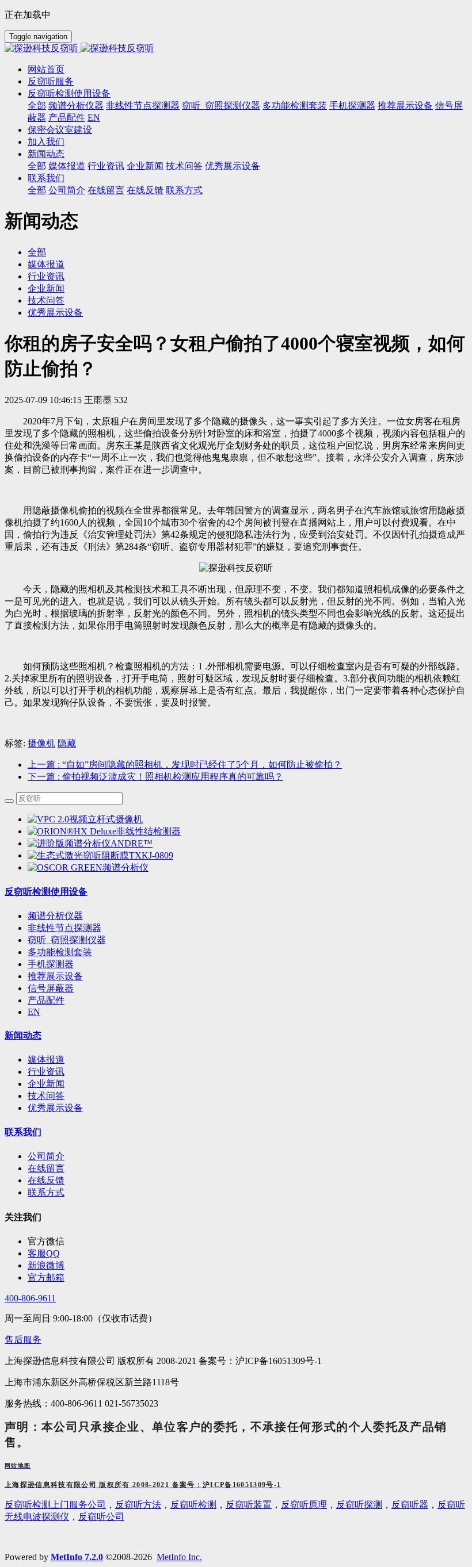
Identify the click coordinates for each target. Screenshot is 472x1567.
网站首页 (46, 69)
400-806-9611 (30, 1298)
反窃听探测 (359, 1504)
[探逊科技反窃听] (236, 49)
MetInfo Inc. (179, 1557)
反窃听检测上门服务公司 (55, 1504)
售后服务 (23, 1339)
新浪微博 (46, 1265)
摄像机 (41, 743)
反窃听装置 (249, 1504)
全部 (37, 105)
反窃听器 (409, 1504)
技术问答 (46, 300)
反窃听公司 (101, 1517)
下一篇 (155, 776)
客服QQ (44, 1253)
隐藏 (67, 743)
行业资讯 (46, 276)
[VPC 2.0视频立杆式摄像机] (85, 819)
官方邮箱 (46, 1277)
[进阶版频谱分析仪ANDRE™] (90, 843)
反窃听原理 (304, 1504)
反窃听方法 (138, 1504)
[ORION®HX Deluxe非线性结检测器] (104, 831)
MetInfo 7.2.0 (77, 1557)
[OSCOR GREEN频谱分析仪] (88, 867)
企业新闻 (46, 288)
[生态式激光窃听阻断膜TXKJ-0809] (100, 855)
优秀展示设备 (55, 312)
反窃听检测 (193, 1504)
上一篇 (185, 764)
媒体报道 (46, 264)
